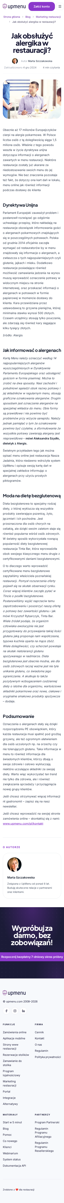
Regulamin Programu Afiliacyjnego (43, 1132)
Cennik (39, 1032)
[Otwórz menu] (59, 6)
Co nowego (10, 1141)
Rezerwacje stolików (16, 1055)
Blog (6, 1128)
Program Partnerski (47, 1122)
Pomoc (7, 1134)
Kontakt (39, 1038)
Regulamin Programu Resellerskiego (44, 1147)
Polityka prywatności (48, 1057)
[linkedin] (23, 1010)
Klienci (7, 1147)
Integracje (9, 1097)
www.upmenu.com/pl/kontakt (23, 823)
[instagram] (14, 1010)
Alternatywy (10, 1104)
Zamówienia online (14, 1032)
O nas (38, 1044)
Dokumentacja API (14, 1165)
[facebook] (6, 1010)
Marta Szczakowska (40, 60)
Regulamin (41, 1050)
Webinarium (10, 1153)
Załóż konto (42, 6)
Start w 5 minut (12, 1122)
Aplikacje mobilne (14, 1038)
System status (12, 1159)
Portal (6, 1091)
